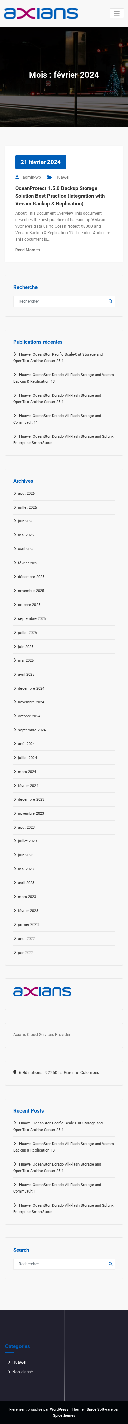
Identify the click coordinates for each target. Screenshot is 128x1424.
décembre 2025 (31, 577)
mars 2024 (27, 772)
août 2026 (26, 493)
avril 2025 (26, 674)
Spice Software (100, 1409)
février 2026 (28, 563)
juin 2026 (25, 521)
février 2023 (28, 911)
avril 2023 (26, 883)
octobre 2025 (29, 605)
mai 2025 (26, 660)
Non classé (22, 1372)
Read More (25, 250)
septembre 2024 (32, 730)
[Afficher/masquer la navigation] (117, 13)
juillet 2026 (27, 507)
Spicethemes (64, 1415)
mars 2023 (27, 897)
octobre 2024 (29, 716)
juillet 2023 (27, 841)
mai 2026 (26, 535)
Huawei (62, 177)
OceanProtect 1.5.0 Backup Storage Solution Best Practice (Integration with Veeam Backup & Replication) (60, 196)
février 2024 (28, 786)
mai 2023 (26, 869)
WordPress (59, 1409)
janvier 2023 (28, 924)
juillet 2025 (27, 632)
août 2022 (26, 938)
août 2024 (26, 744)
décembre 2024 (31, 688)
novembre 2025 (31, 591)
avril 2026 (26, 549)
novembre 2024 (31, 702)
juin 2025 (25, 646)
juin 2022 (25, 952)
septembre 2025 (32, 618)
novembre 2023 (31, 813)
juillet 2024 (27, 758)
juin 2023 (25, 855)
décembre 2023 (31, 799)
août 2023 (26, 827)
